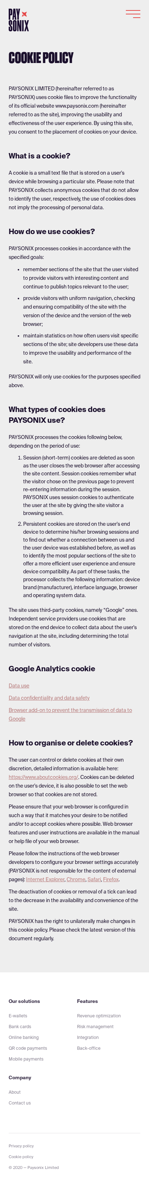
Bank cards (20, 1026)
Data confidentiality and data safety (49, 698)
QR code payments (28, 1048)
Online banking (24, 1037)
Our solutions (24, 1001)
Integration (88, 1037)
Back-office (89, 1048)
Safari (94, 879)
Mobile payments (26, 1059)
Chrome (76, 879)
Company (20, 1077)
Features (87, 1001)
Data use (19, 686)
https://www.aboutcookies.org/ (43, 777)
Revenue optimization (99, 1015)
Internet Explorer (45, 879)
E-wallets (18, 1015)
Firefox (111, 879)
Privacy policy (21, 1146)
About (15, 1092)
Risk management (95, 1026)
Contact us (20, 1103)
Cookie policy (21, 1157)
